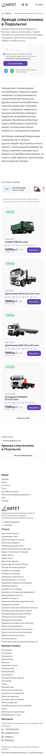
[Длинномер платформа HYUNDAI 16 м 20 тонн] (23, 381)
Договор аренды (36, 752)
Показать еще (23, 418)
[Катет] (8, 4)
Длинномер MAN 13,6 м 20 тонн (22, 345)
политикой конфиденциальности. (18, 58)
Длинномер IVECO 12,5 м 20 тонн (22, 293)
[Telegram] (23, 4)
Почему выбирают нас (12, 441)
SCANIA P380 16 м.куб (16, 242)
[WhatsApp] (26, 4)
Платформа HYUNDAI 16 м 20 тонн (16, 398)
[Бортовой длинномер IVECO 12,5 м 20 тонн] (23, 277)
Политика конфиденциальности (14, 752)
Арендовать (34, 250)
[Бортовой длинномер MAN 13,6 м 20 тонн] (23, 329)
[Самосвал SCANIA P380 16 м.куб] (23, 226)
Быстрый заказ (15, 63)
